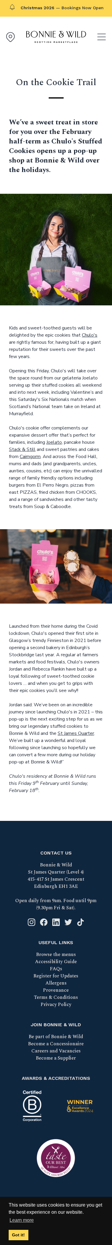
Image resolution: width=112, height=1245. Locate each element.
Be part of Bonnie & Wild (56, 1036)
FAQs (56, 968)
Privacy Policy (56, 1004)
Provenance (56, 990)
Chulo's (89, 335)
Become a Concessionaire (56, 1043)
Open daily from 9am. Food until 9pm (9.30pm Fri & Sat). (55, 904)
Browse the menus (56, 954)
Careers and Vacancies (56, 1051)
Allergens (56, 983)
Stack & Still (22, 449)
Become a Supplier (56, 1058)
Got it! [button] (18, 1234)
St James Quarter (76, 733)
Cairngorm (30, 456)
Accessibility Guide (56, 961)
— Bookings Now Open (62, 7)
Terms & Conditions (56, 997)
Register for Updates (55, 976)
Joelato (54, 442)
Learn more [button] (22, 1220)
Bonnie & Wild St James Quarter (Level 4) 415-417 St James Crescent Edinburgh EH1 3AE (55, 875)
